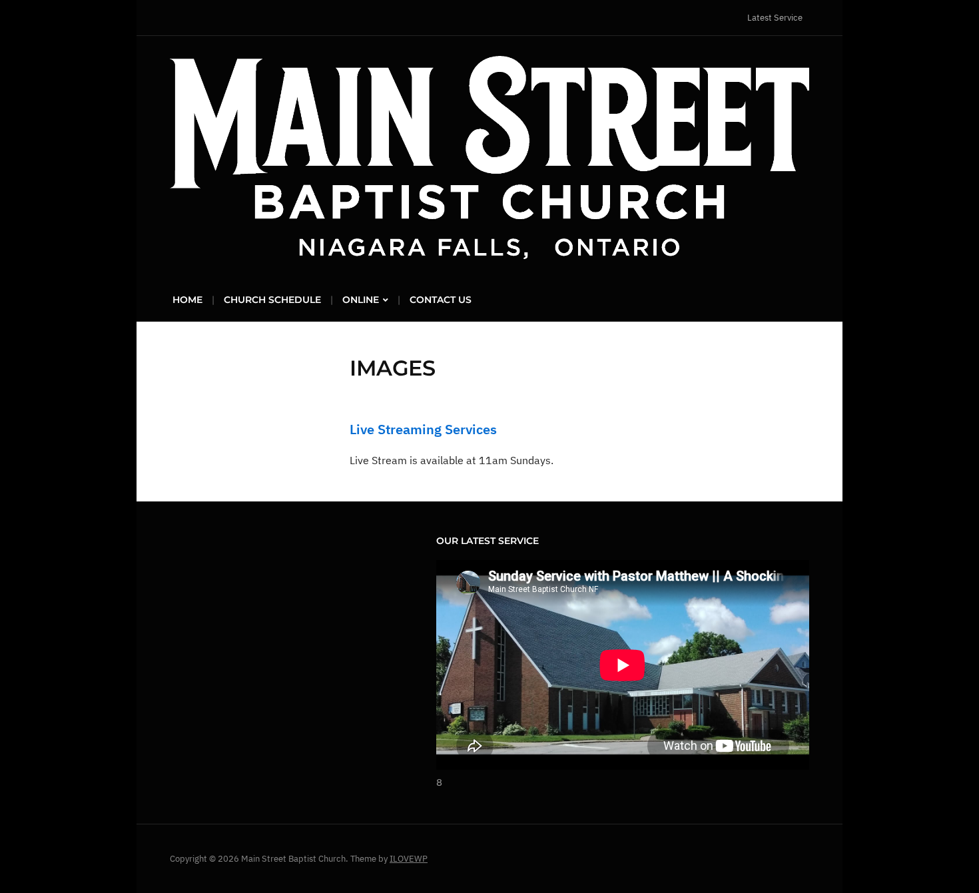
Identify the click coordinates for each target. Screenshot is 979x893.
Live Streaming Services (423, 429)
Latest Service (775, 17)
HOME (187, 300)
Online (360, 300)
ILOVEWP (409, 858)
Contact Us (441, 300)
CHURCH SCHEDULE (272, 300)
